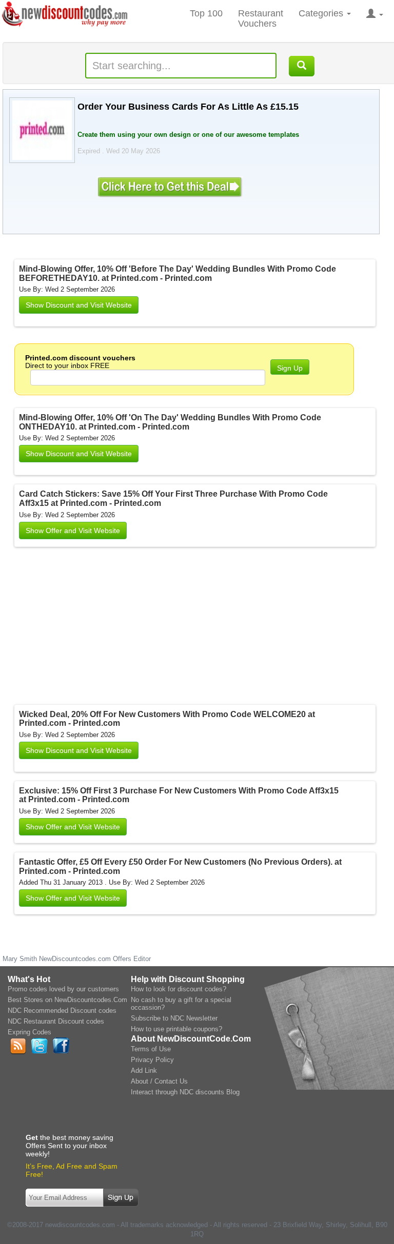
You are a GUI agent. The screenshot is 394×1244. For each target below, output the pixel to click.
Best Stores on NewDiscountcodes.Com (67, 1000)
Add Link (144, 1070)
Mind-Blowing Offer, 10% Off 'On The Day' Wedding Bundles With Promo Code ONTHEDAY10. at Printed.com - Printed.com (170, 422)
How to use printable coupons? (176, 1029)
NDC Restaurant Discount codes (56, 1021)
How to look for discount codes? (178, 989)
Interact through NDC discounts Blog (185, 1092)
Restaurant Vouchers (260, 18)
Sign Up (290, 368)
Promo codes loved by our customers (63, 989)
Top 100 (206, 13)
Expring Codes (29, 1032)
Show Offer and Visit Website (73, 530)
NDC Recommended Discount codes (62, 1010)
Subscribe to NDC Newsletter (174, 1018)
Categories (322, 13)
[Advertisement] (147, 628)
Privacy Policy (152, 1060)
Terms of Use (151, 1049)
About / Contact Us (159, 1081)
